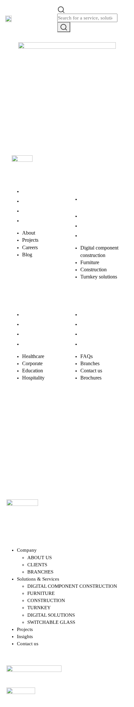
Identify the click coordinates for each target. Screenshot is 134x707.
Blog (27, 220)
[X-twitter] (41, 419)
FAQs (86, 314)
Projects (30, 201)
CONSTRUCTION (46, 600)
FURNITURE (41, 593)
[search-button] (63, 27)
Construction (93, 225)
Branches (90, 324)
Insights (25, 636)
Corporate (32, 324)
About (28, 191)
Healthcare (33, 314)
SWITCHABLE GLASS (51, 622)
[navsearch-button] (61, 9)
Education (32, 334)
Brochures (90, 344)
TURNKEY (39, 607)
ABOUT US (39, 557)
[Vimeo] (106, 419)
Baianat (36, 453)
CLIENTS (37, 564)
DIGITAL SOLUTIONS (51, 615)
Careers (30, 210)
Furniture (89, 216)
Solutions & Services (38, 579)
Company (27, 550)
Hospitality (33, 344)
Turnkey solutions (98, 235)
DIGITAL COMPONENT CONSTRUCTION (72, 586)
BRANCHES (40, 571)
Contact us (91, 334)
